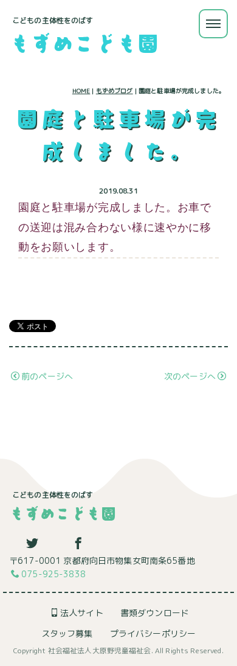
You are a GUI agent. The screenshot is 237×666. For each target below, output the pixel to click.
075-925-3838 (53, 574)
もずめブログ (114, 90)
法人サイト (81, 613)
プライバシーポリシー (153, 633)
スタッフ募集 (67, 633)
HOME (81, 90)
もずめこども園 (84, 42)
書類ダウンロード (154, 613)
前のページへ (47, 376)
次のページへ (190, 376)
